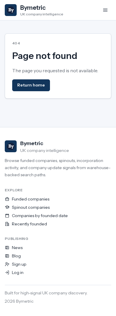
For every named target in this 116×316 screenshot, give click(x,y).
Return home (31, 85)
